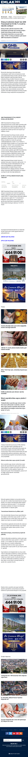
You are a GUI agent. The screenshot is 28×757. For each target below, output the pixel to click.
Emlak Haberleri (4, 729)
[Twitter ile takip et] (10, 733)
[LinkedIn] (6, 59)
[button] (21, 59)
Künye (11, 729)
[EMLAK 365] (10, 2)
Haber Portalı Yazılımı (15, 753)
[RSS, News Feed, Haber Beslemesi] (20, 733)
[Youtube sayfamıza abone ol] (14, 733)
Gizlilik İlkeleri (21, 729)
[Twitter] (4, 59)
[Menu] (25, 2)
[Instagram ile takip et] (17, 733)
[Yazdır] (10, 59)
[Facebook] (2, 59)
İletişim (15, 729)
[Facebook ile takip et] (7, 733)
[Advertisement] (14, 104)
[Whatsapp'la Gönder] (8, 59)
